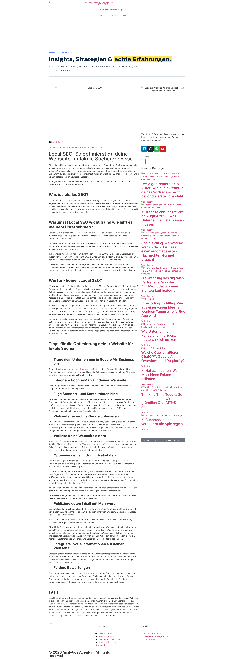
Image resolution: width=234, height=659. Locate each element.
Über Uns (102, 15)
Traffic (83, 147)
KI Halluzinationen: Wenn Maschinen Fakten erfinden (161, 374)
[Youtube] (163, 149)
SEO (77, 147)
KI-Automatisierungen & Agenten (112, 9)
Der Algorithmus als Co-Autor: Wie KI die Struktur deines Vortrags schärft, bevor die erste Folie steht (162, 190)
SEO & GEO (103, 4)
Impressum (163, 651)
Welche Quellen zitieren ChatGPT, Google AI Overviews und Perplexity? (163, 356)
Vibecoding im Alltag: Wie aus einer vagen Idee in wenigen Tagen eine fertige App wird (163, 309)
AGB (146, 651)
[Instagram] (150, 149)
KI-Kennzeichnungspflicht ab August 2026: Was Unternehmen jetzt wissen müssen (162, 218)
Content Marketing (57, 147)
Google (70, 147)
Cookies (123, 654)
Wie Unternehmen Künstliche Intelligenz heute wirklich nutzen (158, 335)
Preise (114, 15)
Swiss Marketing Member (129, 651)
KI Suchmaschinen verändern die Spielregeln (162, 422)
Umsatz (90, 147)
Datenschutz (177, 651)
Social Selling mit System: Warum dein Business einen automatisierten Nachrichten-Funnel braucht (162, 251)
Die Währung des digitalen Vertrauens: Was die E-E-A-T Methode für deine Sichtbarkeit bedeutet (162, 284)
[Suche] (143, 161)
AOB (153, 651)
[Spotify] (157, 149)
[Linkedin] (144, 149)
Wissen (125, 15)
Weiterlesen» (147, 202)
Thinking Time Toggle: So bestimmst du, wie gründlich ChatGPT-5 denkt (161, 400)
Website (98, 147)
